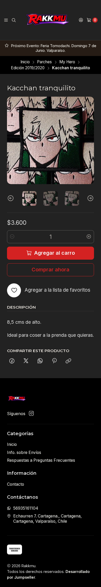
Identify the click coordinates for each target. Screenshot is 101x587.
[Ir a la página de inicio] (47, 20)
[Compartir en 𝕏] (26, 361)
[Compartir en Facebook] (12, 361)
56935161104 (25, 508)
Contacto (15, 484)
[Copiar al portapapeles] (69, 361)
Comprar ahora (50, 269)
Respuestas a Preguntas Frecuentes (41, 460)
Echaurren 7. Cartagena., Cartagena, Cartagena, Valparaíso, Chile (47, 519)
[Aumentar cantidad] (89, 236)
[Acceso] (80, 20)
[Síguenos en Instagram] (31, 413)
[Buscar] (13, 20)
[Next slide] (90, 198)
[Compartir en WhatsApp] (40, 361)
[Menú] (6, 20)
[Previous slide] (11, 198)
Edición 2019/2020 (28, 68)
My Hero (67, 62)
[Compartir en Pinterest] (54, 361)
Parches (44, 62)
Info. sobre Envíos (24, 452)
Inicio (25, 62)
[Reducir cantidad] (12, 236)
